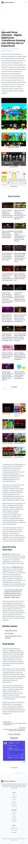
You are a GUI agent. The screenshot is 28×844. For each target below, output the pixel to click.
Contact (14, 801)
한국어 (14, 814)
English (14, 812)
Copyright (14, 832)
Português (14, 819)
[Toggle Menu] (26, 2)
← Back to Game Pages (14, 734)
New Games (14, 797)
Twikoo (21, 772)
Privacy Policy (14, 828)
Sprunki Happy (9, 633)
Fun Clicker (14, 803)
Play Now (15, 112)
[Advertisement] (14, 15)
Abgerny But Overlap (11, 630)
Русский (14, 821)
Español (14, 817)
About (14, 799)
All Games (14, 387)
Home (14, 795)
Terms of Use (14, 830)
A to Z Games (14, 806)
